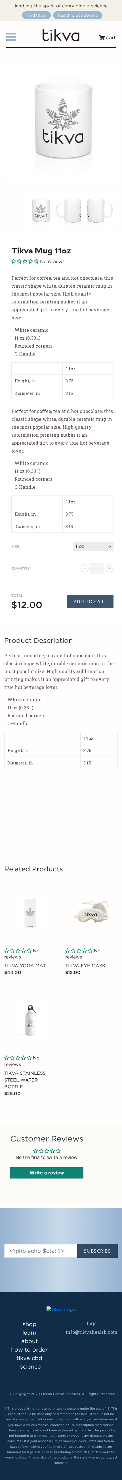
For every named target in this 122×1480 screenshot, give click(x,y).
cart (110, 37)
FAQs (91, 1323)
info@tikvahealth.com (91, 1332)
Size (15, 546)
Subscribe (97, 1251)
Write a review (47, 1172)
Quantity (20, 568)
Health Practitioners (77, 15)
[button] (17, 950)
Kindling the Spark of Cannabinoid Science (61, 5)
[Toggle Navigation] (11, 37)
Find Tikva (36, 15)
